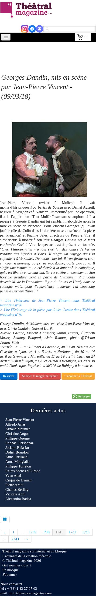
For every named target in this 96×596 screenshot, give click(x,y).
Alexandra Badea (18, 499)
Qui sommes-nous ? (16, 565)
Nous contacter (11, 584)
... (21, 532)
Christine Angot (17, 434)
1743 (85, 532)
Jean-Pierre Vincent (19, 420)
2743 (15, 539)
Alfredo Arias (15, 424)
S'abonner (9, 574)
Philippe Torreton (18, 466)
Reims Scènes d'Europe (22, 471)
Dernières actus (48, 410)
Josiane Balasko (17, 448)
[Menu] (5, 37)
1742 (72, 532)
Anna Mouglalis (17, 462)
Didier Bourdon (17, 452)
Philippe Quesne (17, 438)
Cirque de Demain (18, 480)
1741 (59, 532)
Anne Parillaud (16, 457)
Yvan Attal (13, 475)
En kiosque (10, 570)
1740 (46, 532)
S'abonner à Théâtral (78, 376)
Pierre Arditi (14, 485)
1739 (32, 532)
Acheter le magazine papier (40, 376)
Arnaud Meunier (17, 429)
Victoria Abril (15, 494)
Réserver (8, 376)
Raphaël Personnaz (19, 443)
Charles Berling (16, 489)
